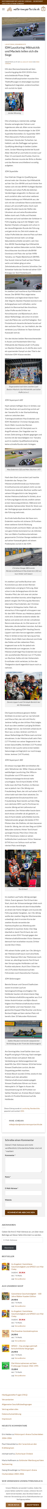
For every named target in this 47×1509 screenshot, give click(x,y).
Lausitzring (10, 44)
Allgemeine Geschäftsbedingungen (17, 1404)
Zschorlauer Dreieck (24, 1453)
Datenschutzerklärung (11, 1414)
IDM (22, 1111)
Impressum (7, 1419)
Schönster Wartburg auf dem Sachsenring (23, 1462)
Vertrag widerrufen (10, 1409)
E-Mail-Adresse (11, 1188)
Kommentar (10, 1155)
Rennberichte (20, 44)
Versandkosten (20, 1279)
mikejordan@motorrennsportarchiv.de (25, 1124)
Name (8, 1177)
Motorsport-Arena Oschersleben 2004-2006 (22, 1436)
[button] (3, 9)
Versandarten (8, 1399)
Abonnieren (9, 1248)
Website (8, 1200)
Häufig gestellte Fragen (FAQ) (14, 1395)
